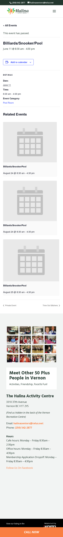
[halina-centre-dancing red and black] (37, 352)
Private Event (10, 305)
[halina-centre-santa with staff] (12, 361)
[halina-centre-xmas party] (37, 361)
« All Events (10, 25)
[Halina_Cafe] (37, 333)
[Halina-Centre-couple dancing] (25, 352)
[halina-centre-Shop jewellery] (25, 361)
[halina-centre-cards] (50, 343)
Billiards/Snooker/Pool (14, 166)
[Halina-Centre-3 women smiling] (25, 343)
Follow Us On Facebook (19, 468)
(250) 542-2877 (23, 427)
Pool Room (8, 102)
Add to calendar (19, 62)
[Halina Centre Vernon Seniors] (50, 333)
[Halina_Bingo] (25, 333)
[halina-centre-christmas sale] (12, 352)
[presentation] (30, 142)
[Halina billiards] (12, 333)
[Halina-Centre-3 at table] (12, 343)
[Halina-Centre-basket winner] (37, 343)
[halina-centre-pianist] (50, 352)
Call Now (31, 532)
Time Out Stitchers (50, 305)
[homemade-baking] (50, 361)
